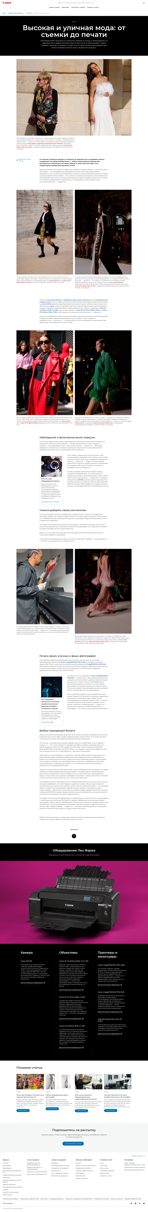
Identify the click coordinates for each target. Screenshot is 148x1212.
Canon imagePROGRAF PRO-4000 (73, 662)
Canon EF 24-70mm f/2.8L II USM (87, 310)
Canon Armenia (8, 1203)
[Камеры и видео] (60, 7)
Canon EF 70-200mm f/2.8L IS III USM (73, 961)
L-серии (51, 306)
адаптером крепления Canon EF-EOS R (50, 143)
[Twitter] (139, 1203)
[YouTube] (144, 1203)
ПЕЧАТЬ (74, 21)
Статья (77, 1092)
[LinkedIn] (135, 1203)
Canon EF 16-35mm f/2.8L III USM (85, 286)
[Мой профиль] (144, 3)
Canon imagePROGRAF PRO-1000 (111, 992)
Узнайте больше (23, 1110)
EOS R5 (80, 480)
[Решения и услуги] (99, 7)
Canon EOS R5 (31, 143)
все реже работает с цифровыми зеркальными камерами (69, 300)
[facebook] (131, 1203)
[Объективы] (69, 7)
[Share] (74, 836)
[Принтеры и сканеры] (86, 7)
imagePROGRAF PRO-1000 (96, 664)
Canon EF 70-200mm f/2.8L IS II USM (31, 423)
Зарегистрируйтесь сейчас (73, 1143)
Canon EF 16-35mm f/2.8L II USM (103, 423)
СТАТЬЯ (18, 1092)
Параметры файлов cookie (132, 1199)
